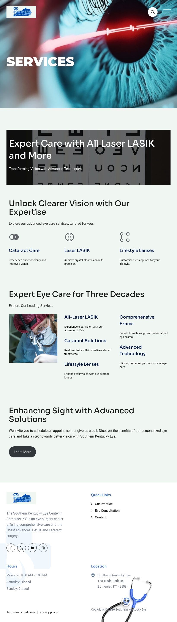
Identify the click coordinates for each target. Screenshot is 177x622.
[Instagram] (43, 547)
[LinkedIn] (32, 547)
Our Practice (104, 504)
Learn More (22, 452)
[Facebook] (10, 547)
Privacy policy (49, 612)
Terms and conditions (20, 612)
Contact (100, 517)
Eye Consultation (107, 511)
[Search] (153, 12)
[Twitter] (21, 547)
